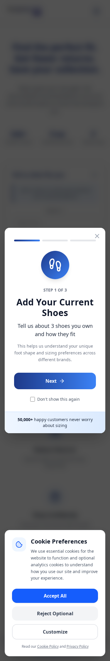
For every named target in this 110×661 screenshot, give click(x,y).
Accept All (55, 596)
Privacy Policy (78, 646)
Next (51, 381)
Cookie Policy (48, 646)
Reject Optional (55, 613)
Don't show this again (58, 399)
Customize (55, 632)
